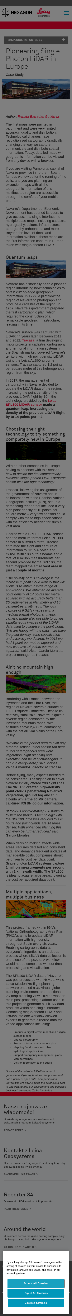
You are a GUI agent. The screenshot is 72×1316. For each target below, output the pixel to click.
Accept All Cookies (35, 1283)
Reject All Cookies (36, 1293)
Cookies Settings (36, 1302)
